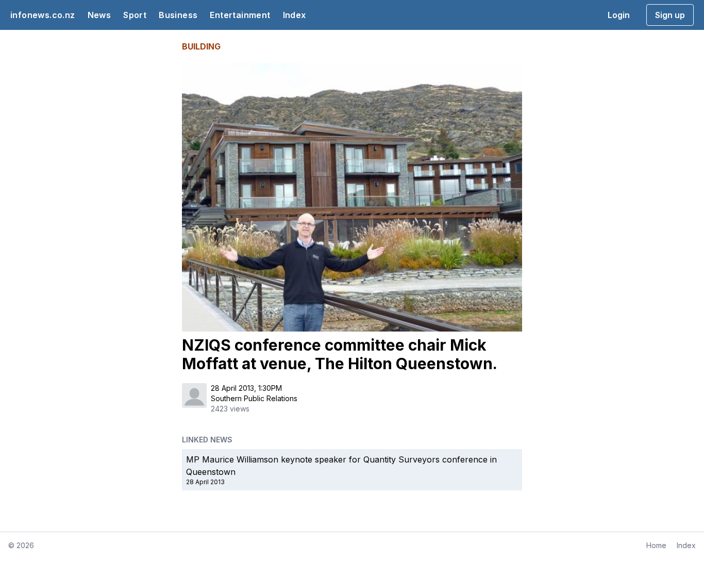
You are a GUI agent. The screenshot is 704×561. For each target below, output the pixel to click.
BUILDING (201, 46)
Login (619, 15)
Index (294, 15)
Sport (134, 15)
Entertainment (240, 15)
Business (178, 15)
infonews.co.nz (42, 15)
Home (656, 545)
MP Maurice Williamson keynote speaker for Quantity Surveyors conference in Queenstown (341, 465)
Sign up (670, 15)
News (99, 15)
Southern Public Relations (254, 398)
